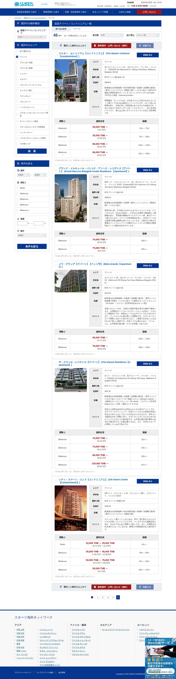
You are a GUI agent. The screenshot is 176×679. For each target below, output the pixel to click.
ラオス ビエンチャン (49, 651)
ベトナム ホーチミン (48, 633)
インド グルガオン (47, 661)
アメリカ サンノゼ (79, 644)
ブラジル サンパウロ (80, 654)
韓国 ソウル (21, 651)
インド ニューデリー (48, 658)
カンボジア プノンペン (49, 647)
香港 (18, 644)
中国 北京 (20, 633)
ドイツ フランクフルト (148, 637)
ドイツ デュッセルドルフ (149, 633)
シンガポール (45, 637)
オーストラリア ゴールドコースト (116, 630)
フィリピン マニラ (47, 654)
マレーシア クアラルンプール (52, 640)
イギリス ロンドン (146, 630)
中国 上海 (20, 630)
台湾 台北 (20, 647)
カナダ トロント (78, 651)
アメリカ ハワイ (78, 630)
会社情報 (61, 672)
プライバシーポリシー (23, 672)
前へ (92, 597)
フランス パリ (144, 640)
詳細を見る (147, 55)
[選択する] (56, 55)
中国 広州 (20, 637)
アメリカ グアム (78, 633)
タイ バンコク (22, 654)
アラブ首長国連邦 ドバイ (50, 665)
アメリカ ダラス (78, 647)
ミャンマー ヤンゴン (24, 658)
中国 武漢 (20, 640)
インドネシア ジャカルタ (50, 644)
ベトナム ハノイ (46, 630)
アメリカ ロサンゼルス (81, 637)
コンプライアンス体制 (44, 672)
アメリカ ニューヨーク (81, 640)
